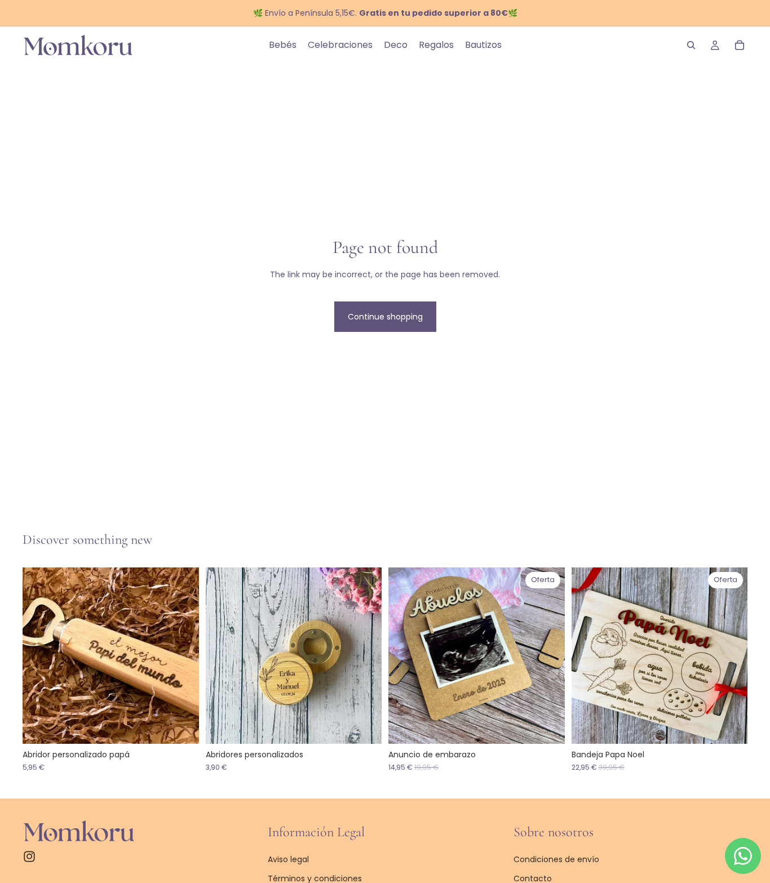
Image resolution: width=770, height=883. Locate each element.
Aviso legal (288, 859)
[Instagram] (29, 856)
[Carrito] (739, 45)
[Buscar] (691, 45)
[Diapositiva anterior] (39, 656)
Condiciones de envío (556, 859)
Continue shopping (385, 316)
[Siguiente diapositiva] (182, 656)
